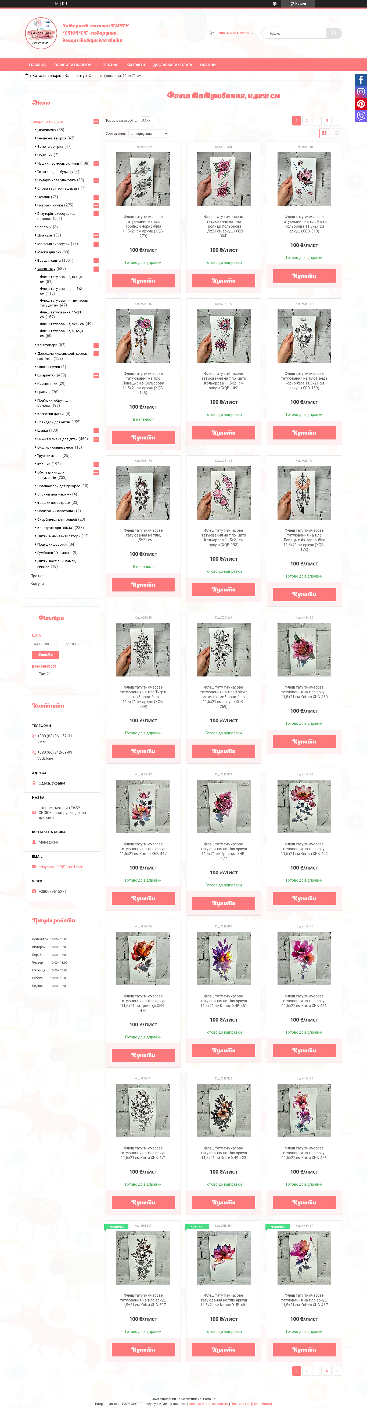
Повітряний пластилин (56, 511)
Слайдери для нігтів (53, 422)
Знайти (45, 655)
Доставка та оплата (172, 65)
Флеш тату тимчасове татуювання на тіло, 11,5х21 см (143, 535)
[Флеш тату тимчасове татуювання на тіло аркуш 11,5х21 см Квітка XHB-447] (143, 806)
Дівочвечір (46, 130)
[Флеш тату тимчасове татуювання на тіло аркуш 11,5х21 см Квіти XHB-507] (143, 1258)
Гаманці (43, 197)
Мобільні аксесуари (53, 244)
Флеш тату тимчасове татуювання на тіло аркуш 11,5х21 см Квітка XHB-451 (223, 1001)
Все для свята (49, 260)
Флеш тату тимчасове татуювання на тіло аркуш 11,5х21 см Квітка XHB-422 (304, 849)
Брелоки (44, 227)
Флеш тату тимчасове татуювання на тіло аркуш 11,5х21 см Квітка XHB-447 (143, 849)
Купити (143, 281)
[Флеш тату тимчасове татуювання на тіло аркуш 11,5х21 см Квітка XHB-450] (304, 649)
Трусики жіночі (49, 456)
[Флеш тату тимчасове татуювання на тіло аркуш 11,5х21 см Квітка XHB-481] (223, 1258)
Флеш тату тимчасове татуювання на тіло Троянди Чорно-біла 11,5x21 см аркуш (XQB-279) (143, 226)
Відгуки (37, 584)
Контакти (136, 65)
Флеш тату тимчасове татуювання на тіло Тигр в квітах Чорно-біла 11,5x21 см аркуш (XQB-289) (143, 697)
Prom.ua (209, 1399)
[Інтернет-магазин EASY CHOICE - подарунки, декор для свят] (41, 33)
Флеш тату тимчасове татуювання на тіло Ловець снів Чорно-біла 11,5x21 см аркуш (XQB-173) (304, 540)
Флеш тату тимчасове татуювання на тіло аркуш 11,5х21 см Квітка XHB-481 (223, 1300)
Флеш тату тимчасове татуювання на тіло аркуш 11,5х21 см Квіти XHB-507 (143, 1300)
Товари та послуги (72, 65)
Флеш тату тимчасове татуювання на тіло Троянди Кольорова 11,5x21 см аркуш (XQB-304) (223, 226)
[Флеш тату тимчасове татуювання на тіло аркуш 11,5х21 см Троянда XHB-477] (223, 806)
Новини (208, 65)
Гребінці (43, 392)
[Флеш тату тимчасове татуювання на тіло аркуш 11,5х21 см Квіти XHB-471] (143, 1110)
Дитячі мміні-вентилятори (58, 536)
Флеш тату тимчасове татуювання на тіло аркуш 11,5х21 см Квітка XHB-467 (304, 1300)
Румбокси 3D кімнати (54, 553)
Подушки (44, 155)
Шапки (42, 430)
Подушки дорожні (52, 544)
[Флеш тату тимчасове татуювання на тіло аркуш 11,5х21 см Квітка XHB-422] (304, 806)
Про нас (110, 65)
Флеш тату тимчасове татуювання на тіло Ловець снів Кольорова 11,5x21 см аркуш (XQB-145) (143, 383)
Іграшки (43, 464)
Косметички (47, 384)
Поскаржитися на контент (208, 1404)
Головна (37, 65)
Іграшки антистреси (53, 503)
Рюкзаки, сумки (50, 205)
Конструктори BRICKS (55, 528)
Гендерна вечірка (51, 138)
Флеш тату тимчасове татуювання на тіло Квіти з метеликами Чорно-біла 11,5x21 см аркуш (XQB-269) (223, 697)
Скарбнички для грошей (57, 519)
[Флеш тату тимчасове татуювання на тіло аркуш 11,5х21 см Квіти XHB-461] (304, 958)
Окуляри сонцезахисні (55, 447)
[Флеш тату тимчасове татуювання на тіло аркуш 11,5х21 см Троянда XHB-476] (143, 958)
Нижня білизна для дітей (57, 439)
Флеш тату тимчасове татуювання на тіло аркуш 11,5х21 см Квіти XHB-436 (304, 1153)
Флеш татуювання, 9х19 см (62, 324)
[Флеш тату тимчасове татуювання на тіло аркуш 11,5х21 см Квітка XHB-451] (223, 958)
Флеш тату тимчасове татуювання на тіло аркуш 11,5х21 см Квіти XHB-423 (224, 1153)
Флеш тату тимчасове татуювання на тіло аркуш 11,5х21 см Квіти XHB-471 (143, 1153)
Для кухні (45, 235)
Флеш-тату (75, 75)
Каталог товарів (47, 75)
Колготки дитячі (50, 414)
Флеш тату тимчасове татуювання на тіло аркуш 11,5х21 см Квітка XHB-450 (304, 692)
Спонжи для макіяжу (54, 494)
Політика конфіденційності (251, 1404)
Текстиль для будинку (55, 172)
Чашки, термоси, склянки (58, 163)
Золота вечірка (50, 147)
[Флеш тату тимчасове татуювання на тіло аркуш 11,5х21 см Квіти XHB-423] (223, 1110)
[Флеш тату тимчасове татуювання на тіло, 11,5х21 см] (143, 493)
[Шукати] (334, 33)
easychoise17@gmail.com (61, 867)
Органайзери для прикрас (58, 486)
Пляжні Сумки (48, 367)
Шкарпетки (46, 375)
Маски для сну (49, 252)
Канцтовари (47, 345)
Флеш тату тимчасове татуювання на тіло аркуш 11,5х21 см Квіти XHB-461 (304, 1001)
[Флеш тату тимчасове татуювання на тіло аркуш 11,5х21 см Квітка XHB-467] (304, 1258)
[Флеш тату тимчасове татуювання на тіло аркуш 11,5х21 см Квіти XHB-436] (304, 1110)
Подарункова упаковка (56, 180)
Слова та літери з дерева (58, 188)
